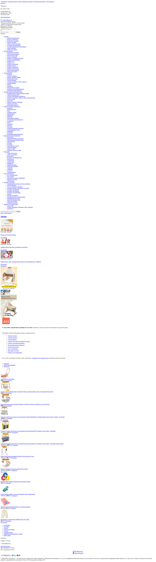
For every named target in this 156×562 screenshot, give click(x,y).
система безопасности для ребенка (16, 46)
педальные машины (12, 166)
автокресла (10, 208)
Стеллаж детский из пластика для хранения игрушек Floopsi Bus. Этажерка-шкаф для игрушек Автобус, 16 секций (32, 417)
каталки (9, 194)
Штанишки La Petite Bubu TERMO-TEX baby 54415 (15, 519)
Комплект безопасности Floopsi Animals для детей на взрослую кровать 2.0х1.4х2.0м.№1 (25, 404)
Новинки (6, 363)
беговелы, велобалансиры (14, 157)
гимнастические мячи (13, 38)
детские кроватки (12, 76)
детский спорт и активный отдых (13, 92)
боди (8, 111)
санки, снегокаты (12, 154)
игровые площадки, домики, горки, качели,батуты (21, 97)
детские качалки (11, 185)
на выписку (10, 121)
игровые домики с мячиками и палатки (18, 188)
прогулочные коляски (13, 54)
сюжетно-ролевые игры (13, 200)
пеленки (9, 143)
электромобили (11, 172)
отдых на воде (11, 99)
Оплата (15, 1)
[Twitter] (14, 555)
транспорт (7, 151)
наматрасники (11, 141)
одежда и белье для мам (13, 43)
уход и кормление (9, 173)
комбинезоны (11, 113)
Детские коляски (12, 337)
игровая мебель (11, 83)
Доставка (10, 1)
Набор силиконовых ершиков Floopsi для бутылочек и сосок (17, 456)
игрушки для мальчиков (13, 192)
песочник (9, 124)
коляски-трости (11, 65)
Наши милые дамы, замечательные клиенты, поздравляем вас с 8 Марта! (21, 261)
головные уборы (11, 112)
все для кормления (12, 175)
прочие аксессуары (12, 55)
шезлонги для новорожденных (15, 89)
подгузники (10, 176)
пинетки (9, 125)
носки (8, 122)
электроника (10, 181)
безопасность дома (12, 78)
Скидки (19, 1)
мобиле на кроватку (12, 195)
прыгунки (10, 100)
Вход (44, 1)
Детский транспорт (13, 347)
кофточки (9, 116)
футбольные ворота (12, 105)
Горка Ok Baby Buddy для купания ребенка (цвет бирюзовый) (18, 494)
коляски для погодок (13, 68)
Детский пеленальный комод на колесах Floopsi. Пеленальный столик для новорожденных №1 (27, 391)
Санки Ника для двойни (7, 379)
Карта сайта (7, 535)
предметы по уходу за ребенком (16, 178)
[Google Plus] (19, 555)
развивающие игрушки (13, 198)
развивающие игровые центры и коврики (18, 183)
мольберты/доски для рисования (16, 197)
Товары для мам (12, 336)
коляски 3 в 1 (10, 62)
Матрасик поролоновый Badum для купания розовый (15, 507)
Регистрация (50, 1)
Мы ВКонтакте (79, 551)
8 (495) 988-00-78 (7, 20)
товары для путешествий (11, 204)
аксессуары (10, 156)
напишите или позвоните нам (40, 358)
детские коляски (8, 51)
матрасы (9, 74)
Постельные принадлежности (16, 345)
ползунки (9, 127)
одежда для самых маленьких (12, 106)
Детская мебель (12, 339)
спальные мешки (11, 147)
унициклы (10, 169)
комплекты (10, 115)
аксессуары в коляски (13, 70)
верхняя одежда (11, 109)
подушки (9, 144)
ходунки (9, 170)
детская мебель (8, 73)
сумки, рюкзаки (11, 48)
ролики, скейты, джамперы (14, 102)
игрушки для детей (9, 182)
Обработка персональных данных (13, 534)
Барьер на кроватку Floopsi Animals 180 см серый (14, 469)
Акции (4, 216)
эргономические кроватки (14, 90)
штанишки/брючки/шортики (15, 134)
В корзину (9, 380)
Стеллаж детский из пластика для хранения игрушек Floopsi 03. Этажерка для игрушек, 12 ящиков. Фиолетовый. (32, 443)
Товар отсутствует (12, 49)
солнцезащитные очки (13, 130)
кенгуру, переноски (12, 39)
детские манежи (11, 80)
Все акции (3, 266)
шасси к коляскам (12, 57)
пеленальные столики (13, 87)
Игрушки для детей (13, 350)
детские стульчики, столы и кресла (16, 81)
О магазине (4, 1)
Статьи (35, 1)
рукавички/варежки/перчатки (15, 128)
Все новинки (4, 420)
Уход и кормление (13, 349)
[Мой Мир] (18, 555)
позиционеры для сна (13, 146)
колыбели (10, 86)
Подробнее (4, 237)
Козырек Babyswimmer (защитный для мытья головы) (15, 481)
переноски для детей (13, 52)
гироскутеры (10, 162)
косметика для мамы (12, 41)
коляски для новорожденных (15, 58)
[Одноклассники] (16, 555)
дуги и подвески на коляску (15, 186)
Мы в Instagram (79, 553)
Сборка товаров (8, 532)
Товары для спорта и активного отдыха (19, 341)
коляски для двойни (12, 64)
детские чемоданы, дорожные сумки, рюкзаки (20, 207)
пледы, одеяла (11, 148)
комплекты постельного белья (15, 140)
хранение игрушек (12, 202)
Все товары (4, 472)
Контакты (40, 1)
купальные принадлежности (15, 119)
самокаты (9, 167)
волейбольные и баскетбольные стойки (18, 93)
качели (9, 84)
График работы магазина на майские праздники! (14, 247)
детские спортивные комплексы (16, 96)
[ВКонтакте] (12, 555)
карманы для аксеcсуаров (14, 150)
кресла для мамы (11, 42)
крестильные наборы (13, 118)
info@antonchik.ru (5, 17)
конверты (9, 108)
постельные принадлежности (12, 135)
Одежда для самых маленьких (16, 343)
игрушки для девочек (13, 191)
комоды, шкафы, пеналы (14, 77)
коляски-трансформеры (13, 60)
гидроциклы (10, 160)
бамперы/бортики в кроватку (15, 138)
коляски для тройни (12, 67)
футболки (10, 132)
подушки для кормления (14, 45)
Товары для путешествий (15, 352)
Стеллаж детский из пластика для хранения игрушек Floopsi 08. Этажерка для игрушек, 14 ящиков (28, 431)
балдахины (10, 137)
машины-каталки (12, 165)
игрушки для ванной (13, 189)
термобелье (10, 131)
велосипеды (10, 159)
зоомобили (10, 163)
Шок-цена (7, 366)
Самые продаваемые (9, 365)
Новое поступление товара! (8, 235)
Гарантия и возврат (27, 1)
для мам (6, 36)
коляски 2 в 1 (10, 61)
